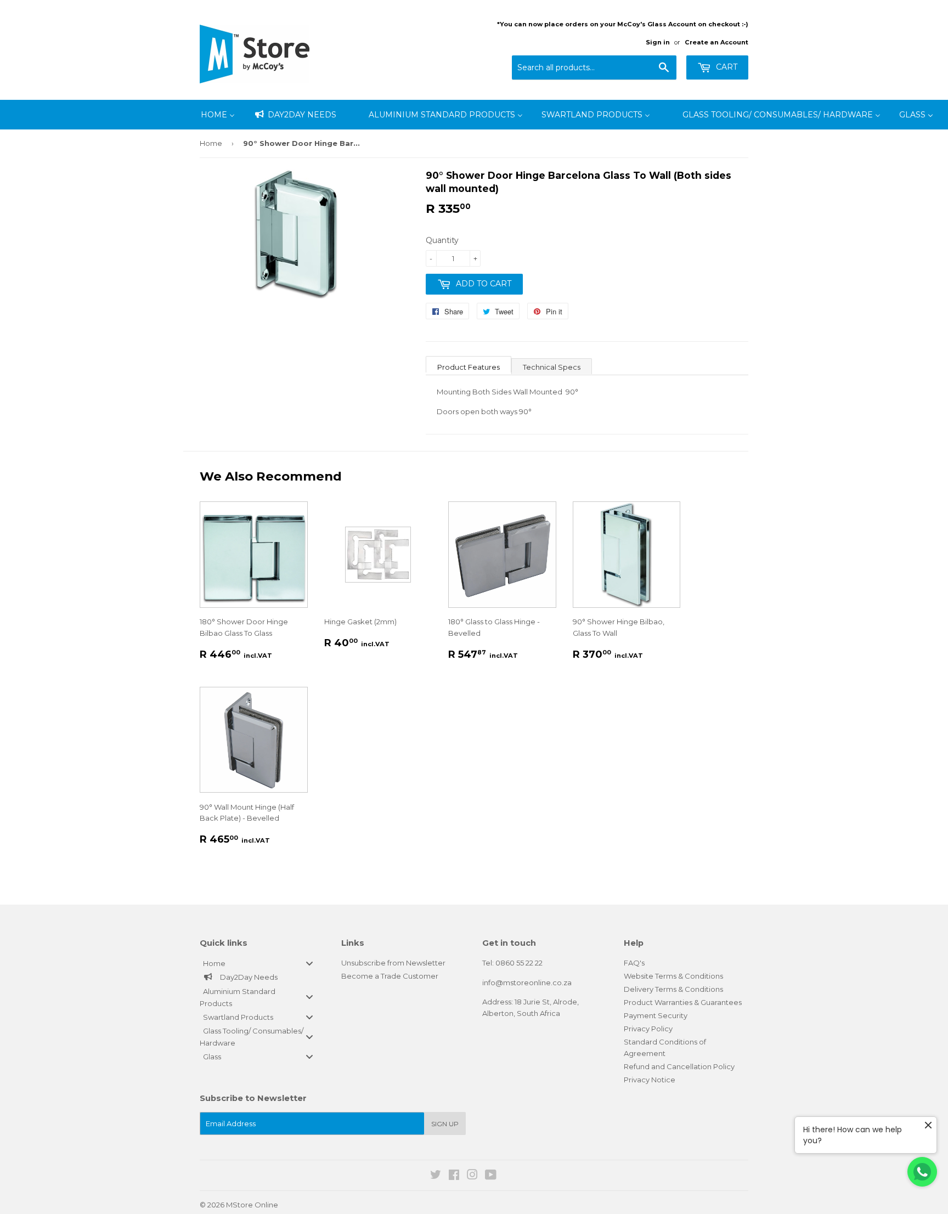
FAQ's (634, 962)
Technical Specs (551, 367)
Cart (725, 67)
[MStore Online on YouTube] (490, 1176)
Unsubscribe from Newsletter (393, 962)
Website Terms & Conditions (673, 976)
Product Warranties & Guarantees (683, 1002)
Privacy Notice (649, 1079)
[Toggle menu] (309, 963)
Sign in (658, 42)
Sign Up (445, 1124)
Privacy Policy (648, 1028)
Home (211, 143)
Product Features (468, 367)
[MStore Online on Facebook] (454, 1176)
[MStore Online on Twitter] (435, 1176)
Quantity (442, 240)
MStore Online (252, 1204)
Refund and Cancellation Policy (679, 1066)
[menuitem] (217, 114)
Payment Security (655, 1015)
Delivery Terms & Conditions (673, 989)
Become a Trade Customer (389, 976)
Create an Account (716, 42)
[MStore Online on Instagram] (472, 1176)
